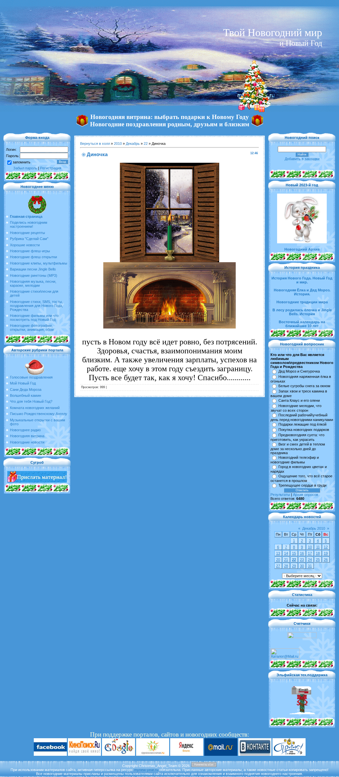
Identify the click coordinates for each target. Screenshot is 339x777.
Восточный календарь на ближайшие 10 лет (302, 324)
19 (326, 553)
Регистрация (50, 168)
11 (318, 547)
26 (326, 560)
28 (286, 566)
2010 (118, 144)
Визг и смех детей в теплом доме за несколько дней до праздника (297, 448)
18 (318, 553)
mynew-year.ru (146, 770)
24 (310, 560)
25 (318, 560)
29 (294, 566)
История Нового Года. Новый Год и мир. (301, 280)
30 (302, 566)
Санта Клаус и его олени (299, 400)
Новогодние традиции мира (302, 302)
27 (278, 566)
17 (310, 553)
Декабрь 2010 (313, 528)
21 (286, 560)
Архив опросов (305, 495)
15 (294, 553)
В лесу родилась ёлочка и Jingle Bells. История (302, 312)
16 (302, 553)
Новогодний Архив (302, 249)
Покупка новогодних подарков (303, 430)
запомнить (21, 162)
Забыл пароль (25, 168)
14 (286, 553)
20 (278, 560)
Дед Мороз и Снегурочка (299, 371)
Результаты (280, 495)
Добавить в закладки (302, 159)
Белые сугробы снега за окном (304, 386)
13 (278, 553)
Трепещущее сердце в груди (302, 485)
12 (326, 547)
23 (302, 560)
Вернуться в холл (95, 144)
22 (146, 144)
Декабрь (133, 144)
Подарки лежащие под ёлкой (302, 424)
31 (310, 566)
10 (310, 547)
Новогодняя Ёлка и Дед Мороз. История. (302, 292)
